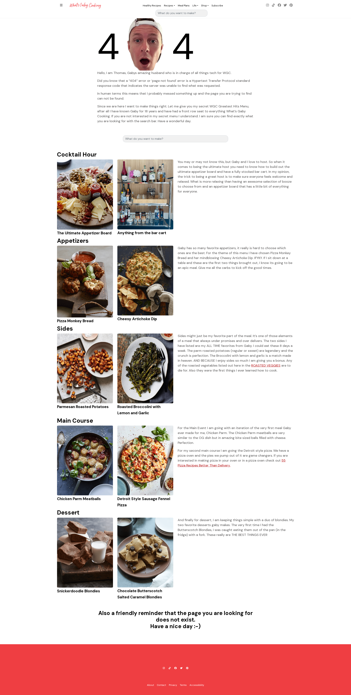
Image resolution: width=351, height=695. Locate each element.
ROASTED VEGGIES (265, 365)
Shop (204, 5)
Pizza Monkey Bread (75, 320)
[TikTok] (273, 5)
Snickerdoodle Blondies (78, 591)
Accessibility (197, 685)
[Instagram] (268, 5)
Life (195, 5)
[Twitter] (285, 5)
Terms (183, 685)
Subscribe (217, 5)
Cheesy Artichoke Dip (137, 318)
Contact (161, 685)
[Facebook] (279, 5)
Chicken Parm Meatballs (79, 498)
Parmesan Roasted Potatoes (83, 406)
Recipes (168, 5)
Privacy (173, 685)
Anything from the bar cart (141, 232)
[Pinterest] (291, 5)
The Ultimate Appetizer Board (84, 233)
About (150, 685)
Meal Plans (184, 5)
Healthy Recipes (152, 5)
